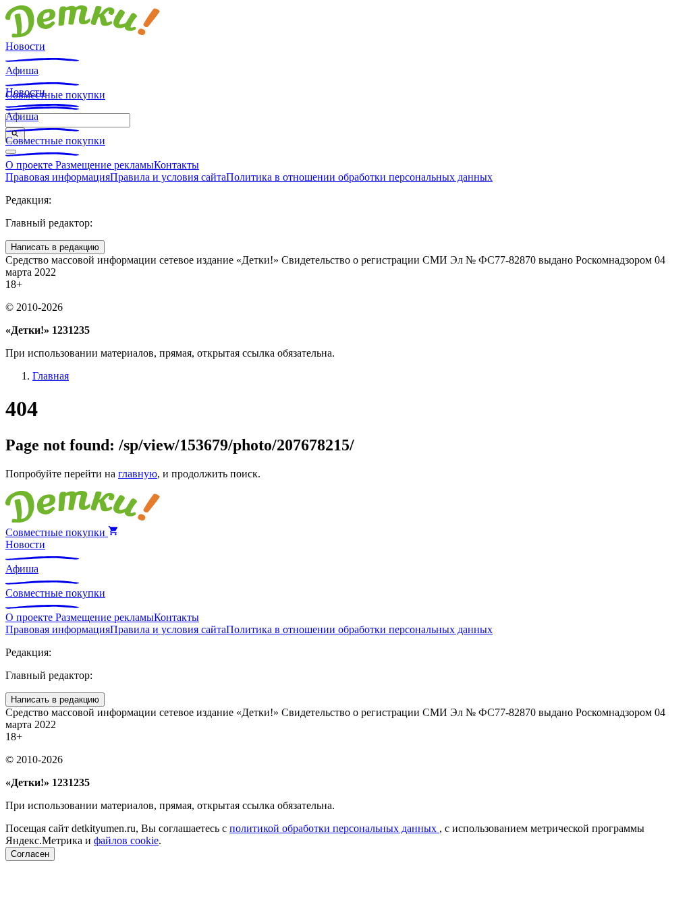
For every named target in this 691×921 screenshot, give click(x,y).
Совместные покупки (55, 140)
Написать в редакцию (55, 247)
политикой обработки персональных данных (334, 828)
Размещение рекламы (104, 165)
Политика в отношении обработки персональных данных (359, 177)
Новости (25, 46)
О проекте (30, 165)
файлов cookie (126, 840)
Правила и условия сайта (168, 177)
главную (137, 473)
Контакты (176, 165)
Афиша (21, 70)
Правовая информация (57, 177)
